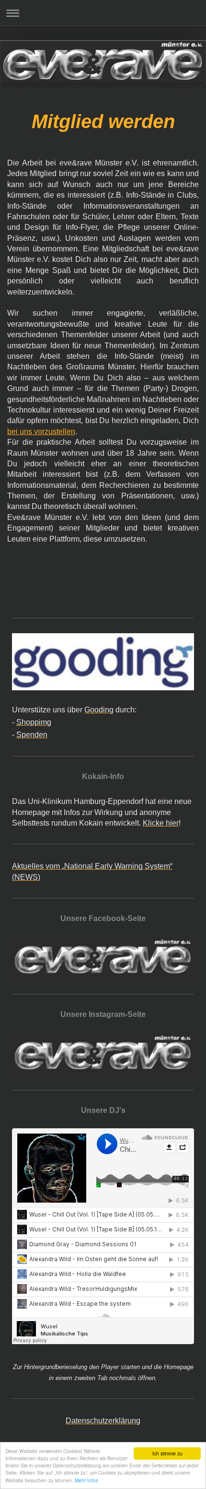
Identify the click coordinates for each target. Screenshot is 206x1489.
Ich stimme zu (167, 1453)
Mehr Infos (86, 1480)
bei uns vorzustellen (41, 431)
